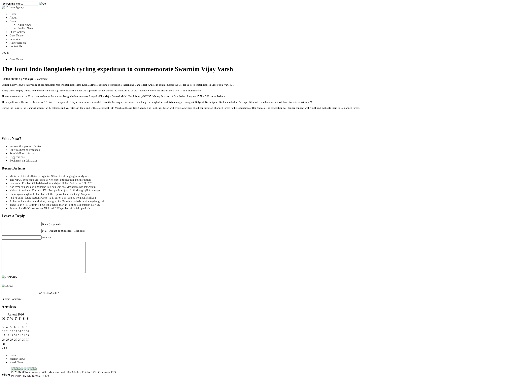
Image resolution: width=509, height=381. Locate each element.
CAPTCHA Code (48, 292)
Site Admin (73, 372)
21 (19, 335)
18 (7, 335)
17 (3, 335)
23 (27, 335)
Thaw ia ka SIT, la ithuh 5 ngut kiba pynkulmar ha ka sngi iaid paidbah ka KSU (55, 204)
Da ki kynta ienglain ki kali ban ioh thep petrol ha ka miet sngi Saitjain (50, 194)
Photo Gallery (17, 31)
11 (7, 331)
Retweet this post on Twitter (25, 146)
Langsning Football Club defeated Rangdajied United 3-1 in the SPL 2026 (52, 183)
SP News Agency (31, 372)
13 (15, 331)
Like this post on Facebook (25, 149)
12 (11, 331)
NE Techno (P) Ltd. (38, 375)
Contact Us (16, 46)
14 (19, 331)
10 (3, 331)
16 (27, 331)
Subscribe (15, 39)
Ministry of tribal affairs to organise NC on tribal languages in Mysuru (49, 176)
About (13, 17)
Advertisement (18, 42)
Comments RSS (107, 372)
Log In (5, 52)
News (13, 21)
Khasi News (24, 24)
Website (46, 237)
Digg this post (17, 157)
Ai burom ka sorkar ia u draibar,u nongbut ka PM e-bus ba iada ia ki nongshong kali (57, 201)
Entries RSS (89, 372)
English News (25, 28)
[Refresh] (7, 285)
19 (11, 335)
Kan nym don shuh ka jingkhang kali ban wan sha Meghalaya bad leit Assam (53, 186)
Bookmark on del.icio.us (23, 160)
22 (23, 335)
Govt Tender (17, 35)
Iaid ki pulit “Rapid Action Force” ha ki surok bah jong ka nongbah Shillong (53, 197)
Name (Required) (51, 223)
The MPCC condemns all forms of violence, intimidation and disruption (50, 179)
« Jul (4, 348)
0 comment (41, 78)
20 (15, 335)
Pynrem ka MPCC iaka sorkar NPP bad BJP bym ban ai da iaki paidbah (50, 208)
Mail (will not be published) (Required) (63, 230)
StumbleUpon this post (22, 153)
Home (13, 14)
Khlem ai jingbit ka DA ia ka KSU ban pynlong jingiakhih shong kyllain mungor (55, 190)
